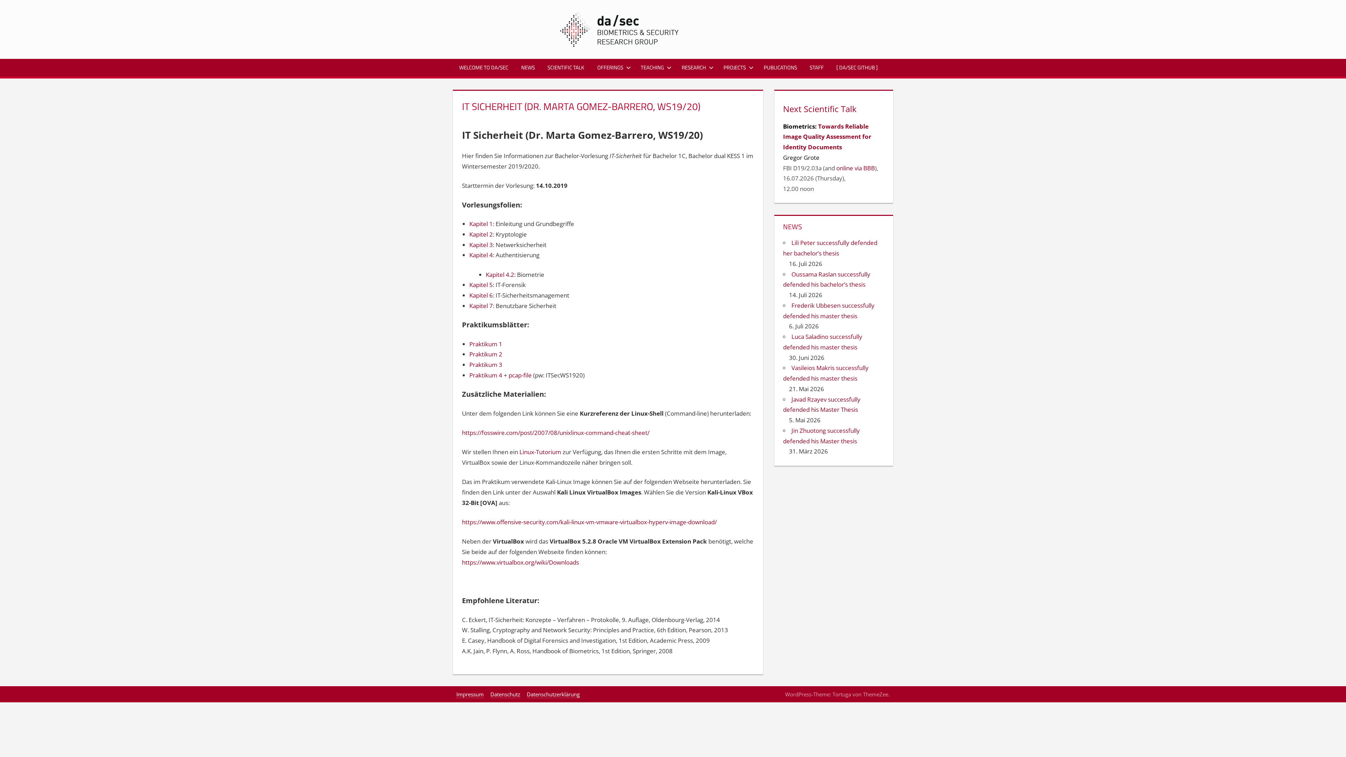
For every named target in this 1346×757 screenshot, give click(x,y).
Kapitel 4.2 (500, 275)
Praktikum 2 (485, 354)
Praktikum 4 (485, 375)
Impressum (470, 694)
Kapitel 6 (481, 295)
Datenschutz (505, 694)
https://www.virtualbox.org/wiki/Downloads (520, 562)
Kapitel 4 (481, 255)
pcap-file (520, 375)
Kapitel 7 (481, 306)
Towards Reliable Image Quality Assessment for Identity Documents (827, 136)
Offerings (610, 67)
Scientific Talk (566, 67)
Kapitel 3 (481, 245)
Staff (817, 67)
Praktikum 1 (485, 344)
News (528, 67)
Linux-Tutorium (540, 452)
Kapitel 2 (481, 234)
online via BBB (855, 168)
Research (694, 67)
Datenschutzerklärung (553, 694)
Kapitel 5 (481, 285)
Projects (734, 67)
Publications (780, 67)
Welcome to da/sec (483, 67)
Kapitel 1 (481, 224)
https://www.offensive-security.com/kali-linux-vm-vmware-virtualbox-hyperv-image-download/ (589, 522)
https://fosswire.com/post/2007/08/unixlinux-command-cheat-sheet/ (556, 433)
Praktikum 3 (485, 365)
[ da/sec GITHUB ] (857, 67)
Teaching (652, 67)
